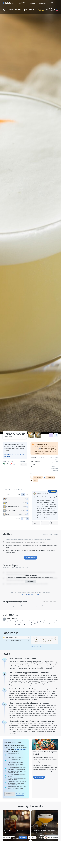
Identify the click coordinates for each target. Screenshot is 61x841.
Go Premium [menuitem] (42, 9)
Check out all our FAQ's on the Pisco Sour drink (14, 455)
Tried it (33, 837)
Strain (32, 594)
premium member (19, 749)
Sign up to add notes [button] (51, 601)
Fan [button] (37, 523)
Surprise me (23, 3)
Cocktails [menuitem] (10, 9)
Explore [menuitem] (31, 9)
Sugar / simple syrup (12, 506)
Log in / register (53, 3)
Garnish (37, 594)
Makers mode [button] (32, 557)
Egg (7, 514)
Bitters (23, 594)
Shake (28, 594)
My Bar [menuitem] (4, 10)
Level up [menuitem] (25, 10)
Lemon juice (10, 503)
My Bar (39, 448)
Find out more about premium (20, 794)
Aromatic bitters (11, 510)
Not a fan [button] (55, 523)
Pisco (8, 499)
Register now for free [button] (9, 794)
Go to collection (35, 646)
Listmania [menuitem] (18, 9)
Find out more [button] (30, 581)
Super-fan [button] (46, 523)
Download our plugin (39, 757)
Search (33, 3)
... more (13, 451)
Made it (24, 837)
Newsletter (43, 3)
